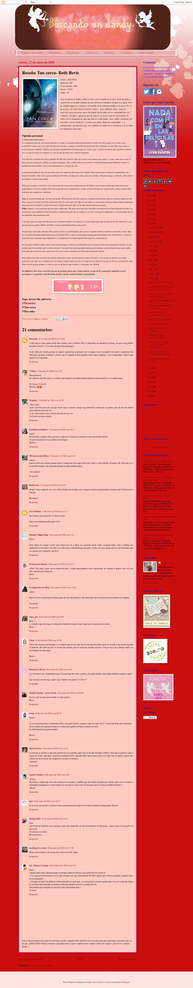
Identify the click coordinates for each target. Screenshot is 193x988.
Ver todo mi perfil (150, 582)
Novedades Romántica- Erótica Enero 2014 (159, 518)
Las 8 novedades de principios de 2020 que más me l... (160, 288)
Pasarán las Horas (37, 669)
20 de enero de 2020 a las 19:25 (55, 818)
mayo (151, 259)
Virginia (33, 400)
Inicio (80, 959)
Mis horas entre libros (39, 455)
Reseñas (55, 52)
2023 (149, 209)
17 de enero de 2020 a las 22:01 (53, 485)
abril (151, 264)
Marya (164, 562)
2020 (149, 223)
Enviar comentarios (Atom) (41, 965)
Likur (32, 640)
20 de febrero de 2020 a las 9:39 (62, 865)
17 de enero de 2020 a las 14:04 (52, 338)
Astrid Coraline (36, 774)
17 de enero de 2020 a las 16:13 (62, 429)
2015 (149, 386)
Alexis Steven (35, 748)
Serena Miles (35, 818)
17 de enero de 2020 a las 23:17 (55, 511)
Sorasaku (33, 338)
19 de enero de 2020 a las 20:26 (48, 713)
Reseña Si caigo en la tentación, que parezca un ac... (161, 295)
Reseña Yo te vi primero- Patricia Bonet (157, 497)
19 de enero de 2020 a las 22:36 (55, 748)
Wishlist (109, 52)
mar (31, 801)
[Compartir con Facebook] (63, 319)
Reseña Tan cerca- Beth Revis (160, 319)
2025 (149, 200)
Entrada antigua (128, 959)
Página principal (32, 52)
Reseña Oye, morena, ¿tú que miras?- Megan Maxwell (158, 478)
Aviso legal (146, 52)
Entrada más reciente (30, 959)
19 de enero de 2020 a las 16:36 (48, 640)
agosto (152, 246)
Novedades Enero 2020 (158, 323)
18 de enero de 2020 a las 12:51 (61, 564)
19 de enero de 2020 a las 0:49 (51, 616)
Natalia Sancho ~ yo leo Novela (42, 692)
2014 (149, 391)
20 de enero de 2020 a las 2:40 (56, 774)
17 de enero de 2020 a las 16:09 (51, 400)
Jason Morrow (99, 982)
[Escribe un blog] (58, 319)
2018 (149, 372)
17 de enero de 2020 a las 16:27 (63, 455)
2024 (149, 205)
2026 (149, 195)
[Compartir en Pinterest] (66, 319)
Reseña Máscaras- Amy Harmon (158, 329)
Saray (31, 713)
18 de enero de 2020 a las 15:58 (63, 587)
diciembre (153, 227)
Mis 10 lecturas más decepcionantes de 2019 (159, 353)
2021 (149, 219)
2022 (149, 214)
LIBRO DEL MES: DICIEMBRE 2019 (157, 336)
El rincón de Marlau (38, 564)
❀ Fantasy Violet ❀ (37, 384)
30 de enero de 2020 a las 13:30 (60, 847)
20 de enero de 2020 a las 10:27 (47, 801)
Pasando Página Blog (38, 534)
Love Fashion (35, 511)
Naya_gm (33, 616)
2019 (149, 368)
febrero (152, 273)
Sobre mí (92, 52)
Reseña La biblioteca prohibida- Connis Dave (159, 313)
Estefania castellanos (38, 429)
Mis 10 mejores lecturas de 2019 (159, 360)
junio (151, 255)
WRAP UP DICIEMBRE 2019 (161, 300)
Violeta (32, 371)
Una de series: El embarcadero (161, 282)
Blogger (126, 982)
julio (151, 250)
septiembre (154, 241)
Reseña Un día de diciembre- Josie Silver (160, 306)
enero (151, 278)
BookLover (34, 485)
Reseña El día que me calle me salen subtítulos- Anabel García (158, 536)
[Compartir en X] (61, 319)
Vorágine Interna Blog (39, 587)
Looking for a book (37, 847)
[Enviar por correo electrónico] (55, 319)
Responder (33, 361)
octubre (152, 236)
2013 (149, 395)
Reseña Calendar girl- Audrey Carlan (158, 461)
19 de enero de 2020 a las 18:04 (70, 692)
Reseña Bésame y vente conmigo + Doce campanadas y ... (158, 345)
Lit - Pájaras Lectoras (39, 865)
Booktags (73, 52)
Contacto (127, 52)
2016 (149, 382)
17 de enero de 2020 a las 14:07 (50, 371)
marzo (152, 269)
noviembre (154, 232)
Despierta (29, 303)
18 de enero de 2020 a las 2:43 (61, 534)
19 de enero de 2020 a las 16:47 (59, 669)
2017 (149, 377)
